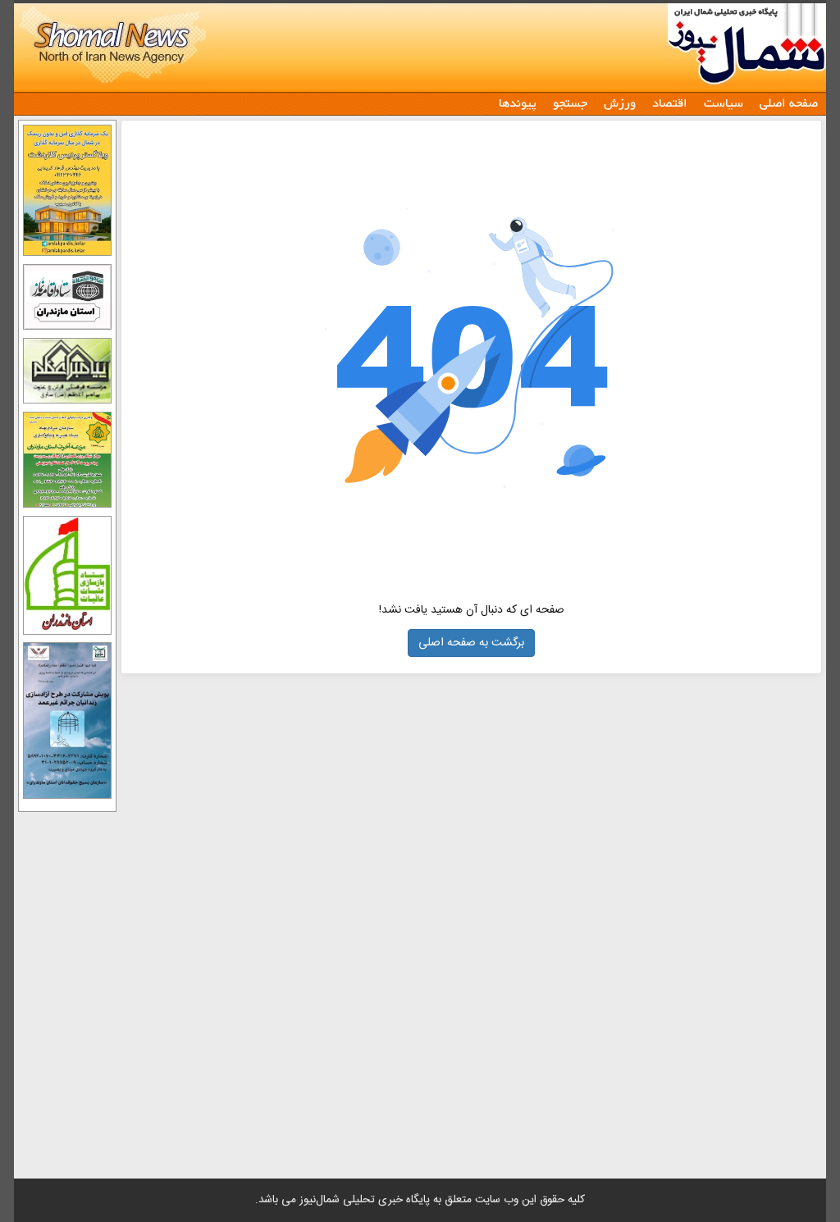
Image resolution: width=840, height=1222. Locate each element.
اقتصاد (669, 102)
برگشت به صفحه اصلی (471, 643)
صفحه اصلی (789, 102)
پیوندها (517, 102)
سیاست (723, 102)
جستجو (570, 102)
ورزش (620, 102)
